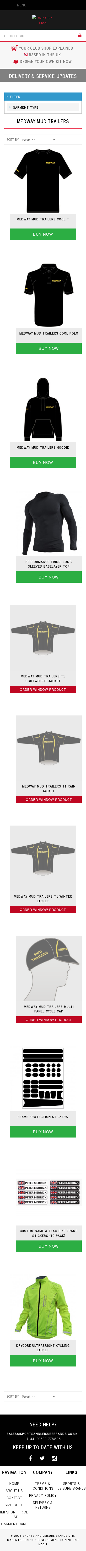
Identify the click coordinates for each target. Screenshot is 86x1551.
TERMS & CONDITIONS (43, 1485)
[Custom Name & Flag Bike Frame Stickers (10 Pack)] (49, 1192)
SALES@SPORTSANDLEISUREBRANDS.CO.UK (42, 1433)
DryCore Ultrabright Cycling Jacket (43, 1347)
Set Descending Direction (55, 139)
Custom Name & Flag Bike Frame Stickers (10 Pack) (49, 1233)
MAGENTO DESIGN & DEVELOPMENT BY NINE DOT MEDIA (43, 1542)
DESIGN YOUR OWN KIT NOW (46, 61)
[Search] (80, 35)
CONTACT (14, 1498)
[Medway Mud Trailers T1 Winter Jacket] (43, 858)
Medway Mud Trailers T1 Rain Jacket (48, 788)
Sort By (13, 139)
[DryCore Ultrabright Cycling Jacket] (43, 1307)
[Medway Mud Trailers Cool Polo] (49, 295)
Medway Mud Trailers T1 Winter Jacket (43, 898)
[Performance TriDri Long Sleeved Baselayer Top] (49, 523)
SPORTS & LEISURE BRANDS (72, 1485)
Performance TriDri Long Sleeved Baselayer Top (49, 564)
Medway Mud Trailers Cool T (43, 219)
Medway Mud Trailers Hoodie (43, 447)
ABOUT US (14, 1490)
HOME (14, 1483)
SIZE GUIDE (14, 1505)
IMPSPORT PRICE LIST (14, 1514)
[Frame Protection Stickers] (43, 1078)
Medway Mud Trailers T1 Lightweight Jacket (43, 678)
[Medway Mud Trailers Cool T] (43, 181)
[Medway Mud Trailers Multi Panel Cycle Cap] (49, 968)
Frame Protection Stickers (43, 1116)
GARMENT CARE (14, 1524)
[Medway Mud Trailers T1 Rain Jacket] (49, 748)
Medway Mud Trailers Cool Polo (48, 333)
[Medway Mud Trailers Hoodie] (43, 409)
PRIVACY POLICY (43, 1495)
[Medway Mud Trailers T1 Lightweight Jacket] (43, 638)
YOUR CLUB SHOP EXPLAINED (46, 48)
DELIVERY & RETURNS (43, 1504)
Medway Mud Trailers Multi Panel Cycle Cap (49, 1009)
